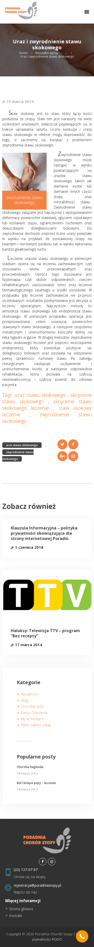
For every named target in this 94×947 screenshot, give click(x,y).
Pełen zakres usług (35, 724)
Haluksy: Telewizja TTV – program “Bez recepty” (45, 633)
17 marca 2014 (28, 644)
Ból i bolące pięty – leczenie (36, 783)
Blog (24, 700)
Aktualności (30, 694)
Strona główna (21, 908)
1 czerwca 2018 (29, 547)
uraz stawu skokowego (22, 445)
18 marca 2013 (27, 773)
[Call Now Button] (82, 936)
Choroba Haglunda (30, 767)
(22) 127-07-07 (26, 869)
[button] (86, 12)
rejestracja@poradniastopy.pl (37, 885)
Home (23, 53)
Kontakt (15, 915)
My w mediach (32, 718)
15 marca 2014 (20, 101)
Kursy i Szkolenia (34, 712)
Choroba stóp (32, 706)
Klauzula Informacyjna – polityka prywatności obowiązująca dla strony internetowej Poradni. (44, 533)
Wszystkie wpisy (46, 53)
